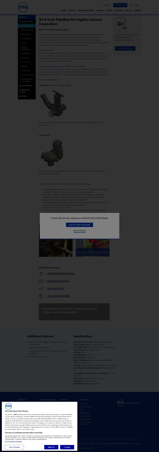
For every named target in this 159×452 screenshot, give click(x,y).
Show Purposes (14, 447)
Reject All (51, 447)
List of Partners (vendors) (13, 441)
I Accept (67, 447)
